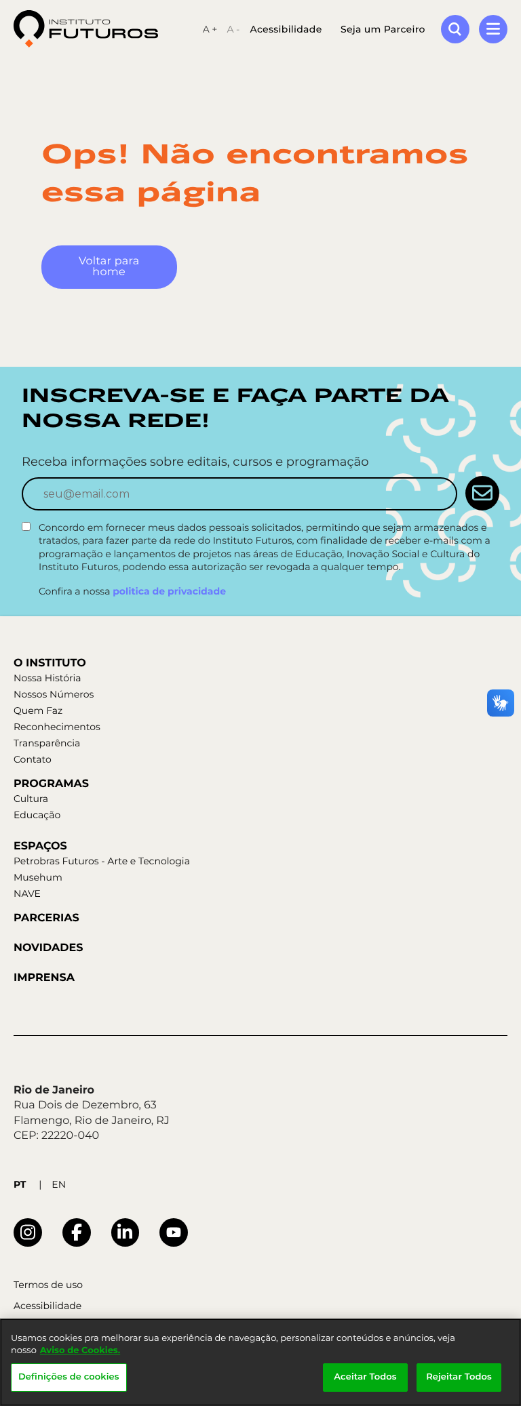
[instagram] (28, 1232)
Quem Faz (38, 710)
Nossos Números (54, 694)
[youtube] (173, 1232)
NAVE (27, 893)
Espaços (40, 846)
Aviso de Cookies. (80, 1350)
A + (210, 29)
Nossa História (47, 678)
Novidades (48, 948)
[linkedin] (125, 1232)
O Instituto (50, 663)
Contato (33, 759)
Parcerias (46, 918)
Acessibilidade (286, 29)
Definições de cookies (68, 1376)
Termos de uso (48, 1285)
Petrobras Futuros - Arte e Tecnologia (102, 861)
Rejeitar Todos (459, 1376)
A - (233, 29)
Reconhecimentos (57, 726)
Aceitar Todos (365, 1376)
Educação (37, 815)
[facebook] (76, 1232)
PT (20, 1184)
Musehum (38, 877)
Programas (51, 784)
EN (59, 1184)
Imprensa (44, 977)
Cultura (31, 798)
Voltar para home (109, 267)
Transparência (47, 743)
